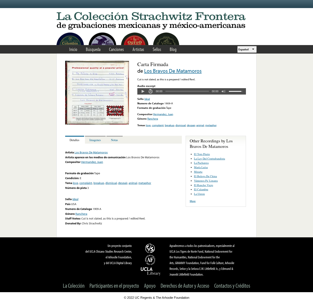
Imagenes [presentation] (95, 140)
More (193, 201)
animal (200, 125)
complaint (158, 125)
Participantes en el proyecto (114, 285)
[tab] (75, 140)
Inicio (73, 49)
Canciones (116, 49)
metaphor (211, 125)
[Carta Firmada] (97, 123)
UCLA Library (151, 271)
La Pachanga (201, 163)
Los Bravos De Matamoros (173, 70)
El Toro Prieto (202, 154)
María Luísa (201, 167)
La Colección (74, 285)
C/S (151, 248)
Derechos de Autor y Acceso (185, 285)
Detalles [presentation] (74, 140)
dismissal (180, 125)
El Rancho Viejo (203, 185)
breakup (169, 125)
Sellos (157, 49)
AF (151, 260)
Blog (173, 49)
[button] (143, 91)
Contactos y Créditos (232, 285)
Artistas (138, 49)
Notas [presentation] (114, 140)
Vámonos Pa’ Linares (206, 181)
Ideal (147, 99)
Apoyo (150, 285)
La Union (199, 194)
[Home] (156, 21)
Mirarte (198, 172)
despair (191, 125)
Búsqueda (93, 49)
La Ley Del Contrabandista (209, 158)
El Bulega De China (205, 176)
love (148, 125)
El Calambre (201, 189)
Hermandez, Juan (163, 114)
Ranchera (152, 118)
